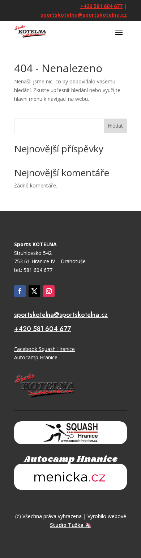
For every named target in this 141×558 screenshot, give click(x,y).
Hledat (115, 125)
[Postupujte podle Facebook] (20, 291)
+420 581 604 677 (101, 6)
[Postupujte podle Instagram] (49, 291)
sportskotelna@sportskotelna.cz (83, 14)
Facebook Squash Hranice (44, 349)
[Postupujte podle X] (34, 291)
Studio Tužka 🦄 (70, 524)
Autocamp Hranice (35, 357)
